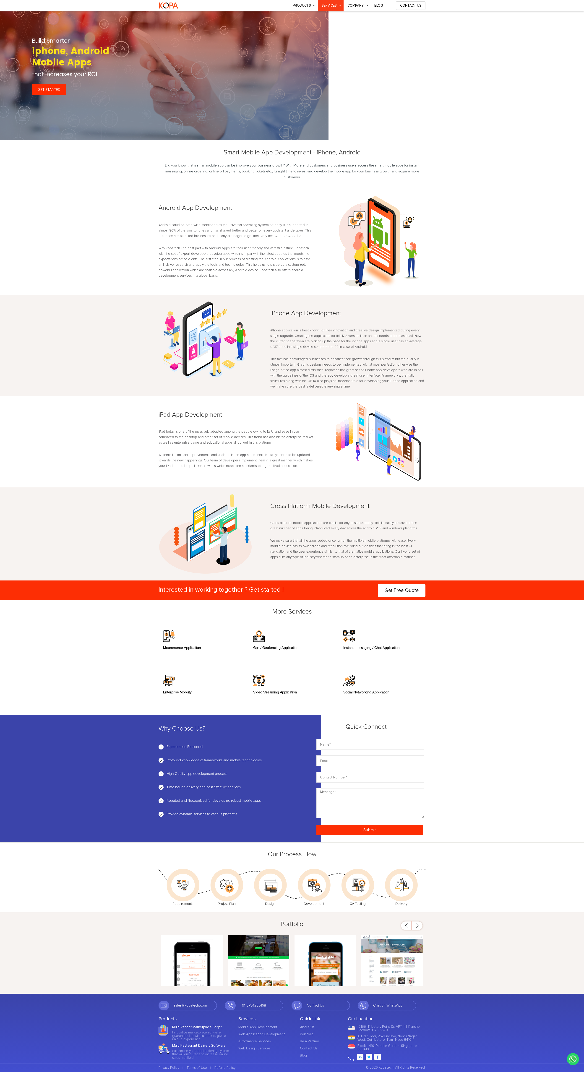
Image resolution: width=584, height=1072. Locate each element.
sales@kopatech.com (190, 1005)
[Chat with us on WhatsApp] (573, 1059)
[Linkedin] (360, 1057)
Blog (378, 5)
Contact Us (410, 5)
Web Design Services (254, 1048)
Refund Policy (224, 1067)
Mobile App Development (257, 1027)
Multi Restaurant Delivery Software (199, 1045)
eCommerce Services (254, 1041)
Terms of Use (197, 1067)
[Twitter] (369, 1057)
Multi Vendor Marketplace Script (197, 1027)
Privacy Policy (169, 1067)
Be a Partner (309, 1041)
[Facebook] (377, 1057)
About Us (307, 1027)
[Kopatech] (168, 5)
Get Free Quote (402, 590)
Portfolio (306, 1034)
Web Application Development (261, 1034)
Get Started (49, 89)
